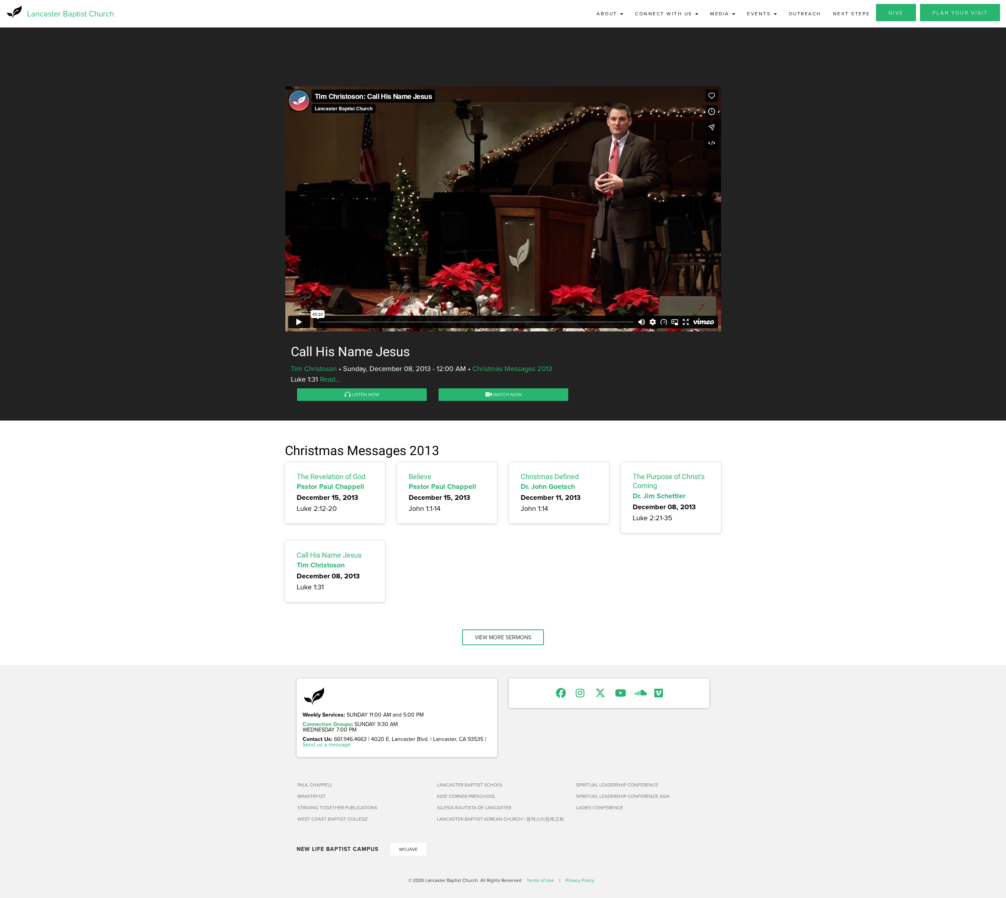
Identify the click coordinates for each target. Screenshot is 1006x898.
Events (760, 13)
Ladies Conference (599, 807)
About (608, 13)
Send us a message (327, 744)
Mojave (408, 849)
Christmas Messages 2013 (512, 368)
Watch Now (507, 394)
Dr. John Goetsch (548, 486)
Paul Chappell (314, 784)
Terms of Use (540, 880)
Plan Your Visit (960, 12)
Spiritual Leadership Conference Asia (623, 796)
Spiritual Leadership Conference (617, 784)
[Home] (13, 11)
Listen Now (365, 394)
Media (720, 13)
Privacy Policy (579, 880)
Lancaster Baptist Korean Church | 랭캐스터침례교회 (500, 819)
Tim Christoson (314, 368)
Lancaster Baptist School (470, 784)
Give (896, 12)
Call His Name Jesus (329, 555)
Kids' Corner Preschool (466, 796)
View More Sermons (503, 637)
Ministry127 (311, 796)
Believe (420, 476)
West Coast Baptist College (332, 819)
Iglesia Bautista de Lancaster (474, 807)
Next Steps (851, 13)
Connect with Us (664, 13)
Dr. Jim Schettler (659, 496)
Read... (330, 379)
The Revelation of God (331, 476)
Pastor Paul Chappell (330, 486)
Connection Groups (327, 724)
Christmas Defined (550, 476)
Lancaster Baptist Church (70, 13)
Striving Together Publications (337, 807)
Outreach (805, 13)
